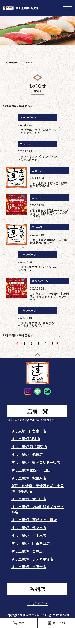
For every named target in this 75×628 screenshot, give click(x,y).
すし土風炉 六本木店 (28, 535)
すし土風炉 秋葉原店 (28, 477)
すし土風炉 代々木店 (28, 527)
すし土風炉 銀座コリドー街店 (35, 462)
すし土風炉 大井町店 (28, 498)
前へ (17, 343)
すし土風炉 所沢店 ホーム (14, 62)
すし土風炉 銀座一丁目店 (31, 470)
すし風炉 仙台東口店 (28, 430)
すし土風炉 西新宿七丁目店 (34, 519)
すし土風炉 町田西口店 (30, 543)
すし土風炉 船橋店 (27, 454)
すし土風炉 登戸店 (27, 551)
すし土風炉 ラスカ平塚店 (32, 558)
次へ (57, 343)
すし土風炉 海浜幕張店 (29, 446)
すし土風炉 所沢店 (25, 438)
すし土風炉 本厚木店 (28, 566)
